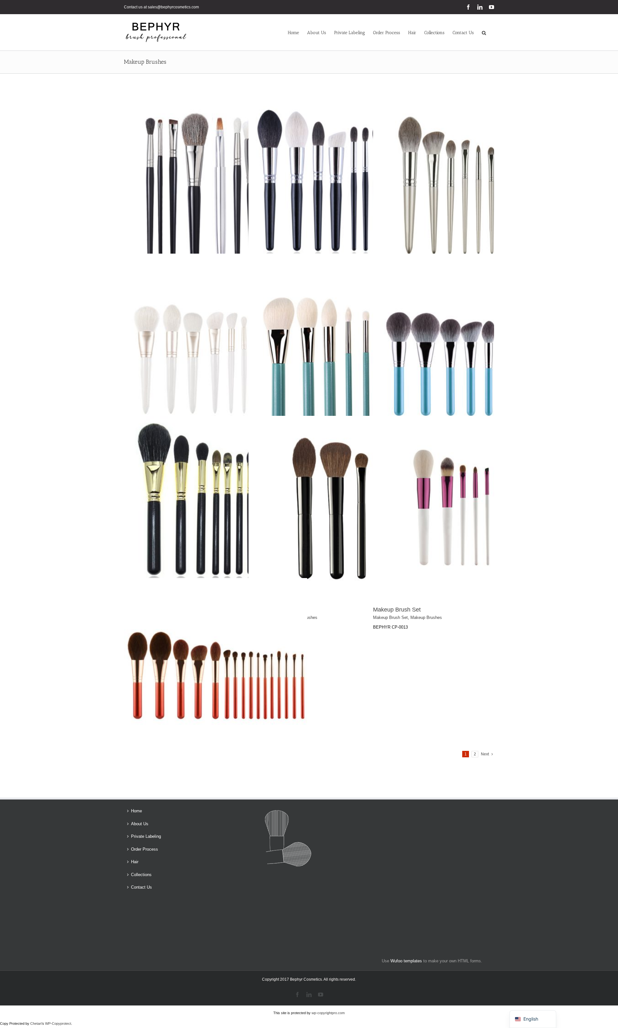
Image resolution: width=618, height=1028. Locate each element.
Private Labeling (146, 836)
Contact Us (141, 887)
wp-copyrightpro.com (328, 1013)
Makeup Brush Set (397, 609)
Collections (141, 874)
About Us (139, 823)
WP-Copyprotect (58, 1023)
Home (136, 810)
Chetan (36, 1023)
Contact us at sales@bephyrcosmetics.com (161, 7)
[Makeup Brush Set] (215, 94)
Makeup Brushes (426, 617)
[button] (484, 32)
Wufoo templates (406, 960)
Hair (134, 861)
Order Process (144, 849)
